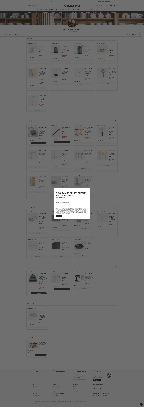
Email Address (60, 197)
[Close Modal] (88, 189)
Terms (61, 212)
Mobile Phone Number (62, 203)
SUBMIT (59, 216)
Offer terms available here (77, 212)
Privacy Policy (70, 212)
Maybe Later (65, 216)
